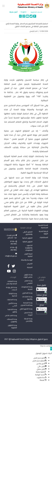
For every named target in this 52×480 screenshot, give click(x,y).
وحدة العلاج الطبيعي (28, 282)
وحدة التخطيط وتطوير (12, 310)
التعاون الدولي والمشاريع (27, 233)
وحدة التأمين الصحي (12, 304)
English (24, 12)
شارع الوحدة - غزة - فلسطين (11, 236)
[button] (51, 348)
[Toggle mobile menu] (3, 6)
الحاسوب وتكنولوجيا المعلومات (28, 248)
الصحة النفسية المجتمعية (43, 226)
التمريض (29, 263)
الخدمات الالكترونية (36, 12)
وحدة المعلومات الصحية (26, 288)
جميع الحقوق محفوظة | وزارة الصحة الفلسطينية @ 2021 (26, 339)
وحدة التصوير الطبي (26, 308)
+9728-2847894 (13, 242)
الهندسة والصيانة (26, 259)
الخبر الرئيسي (33, 31)
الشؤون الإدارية (27, 237)
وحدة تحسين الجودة (28, 313)
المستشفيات (44, 237)
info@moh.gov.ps (11, 255)
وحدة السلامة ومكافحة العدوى (26, 304)
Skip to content (46, 346)
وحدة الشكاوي (27, 292)
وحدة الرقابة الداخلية (13, 294)
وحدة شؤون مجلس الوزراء (28, 276)
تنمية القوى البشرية (28, 255)
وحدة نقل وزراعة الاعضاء (11, 288)
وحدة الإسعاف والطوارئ (12, 320)
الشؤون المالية (27, 241)
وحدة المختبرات (12, 299)
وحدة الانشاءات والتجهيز (27, 298)
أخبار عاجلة (13, 12)
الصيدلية (29, 267)
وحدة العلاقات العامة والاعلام (12, 282)
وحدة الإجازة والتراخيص (28, 320)
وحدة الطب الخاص (11, 315)
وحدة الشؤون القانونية (12, 326)
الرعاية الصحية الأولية (43, 232)
